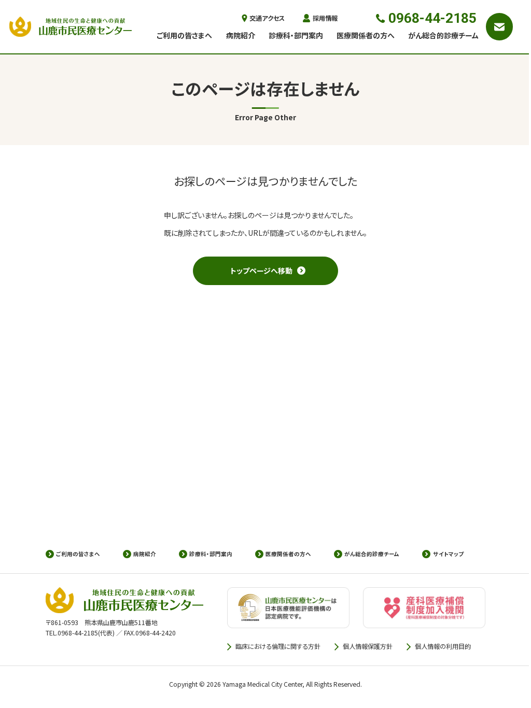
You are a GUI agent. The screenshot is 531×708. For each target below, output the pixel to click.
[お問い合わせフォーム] (499, 26)
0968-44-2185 (432, 18)
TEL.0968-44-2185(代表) (80, 633)
